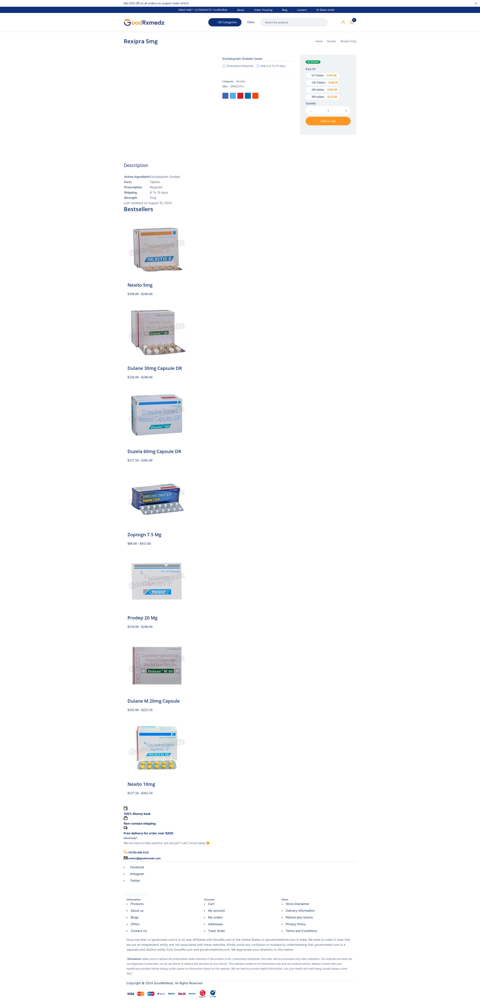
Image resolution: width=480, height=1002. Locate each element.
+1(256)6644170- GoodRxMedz (210, 9)
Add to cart (328, 121)
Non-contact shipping (140, 823)
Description (136, 165)
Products (137, 904)
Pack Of (310, 69)
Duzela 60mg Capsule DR (154, 451)
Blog (284, 9)
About (240, 9)
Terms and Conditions (301, 931)
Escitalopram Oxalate (237, 59)
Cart (211, 904)
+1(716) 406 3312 (138, 852)
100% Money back (137, 814)
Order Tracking (263, 9)
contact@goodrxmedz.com (144, 858)
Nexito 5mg (140, 285)
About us (137, 910)
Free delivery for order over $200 (148, 833)
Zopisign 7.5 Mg (144, 534)
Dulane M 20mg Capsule (154, 701)
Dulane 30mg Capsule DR (155, 368)
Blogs (135, 917)
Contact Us (139, 931)
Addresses (215, 924)
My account (216, 910)
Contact (302, 9)
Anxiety (331, 41)
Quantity (311, 103)
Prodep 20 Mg (142, 618)
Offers (135, 924)
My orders (215, 917)
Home (319, 41)
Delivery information (300, 910)
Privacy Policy (296, 924)
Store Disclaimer (297, 904)
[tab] (136, 165)
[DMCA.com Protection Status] (136, 894)
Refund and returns (299, 917)
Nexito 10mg (141, 784)
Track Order (216, 931)
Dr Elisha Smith (325, 9)
